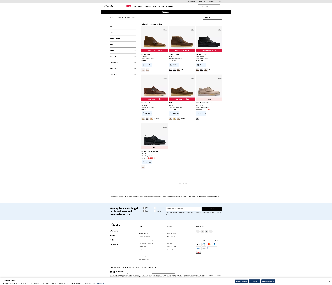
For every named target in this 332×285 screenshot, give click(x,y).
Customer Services (143, 233)
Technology (114, 62)
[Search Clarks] (209, 6)
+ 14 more (183, 118)
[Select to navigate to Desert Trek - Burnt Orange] (151, 118)
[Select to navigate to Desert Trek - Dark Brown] (147, 118)
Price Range (114, 68)
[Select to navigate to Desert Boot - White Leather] (143, 70)
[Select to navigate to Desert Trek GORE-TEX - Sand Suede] (143, 167)
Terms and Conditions (144, 253)
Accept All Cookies (268, 281)
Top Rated (113, 75)
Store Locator (142, 249)
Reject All (254, 281)
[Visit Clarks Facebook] (198, 231)
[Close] (329, 281)
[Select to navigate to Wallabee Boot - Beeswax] (197, 70)
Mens (157, 207)
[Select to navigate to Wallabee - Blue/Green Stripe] (178, 118)
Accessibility (170, 240)
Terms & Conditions (116, 267)
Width (112, 50)
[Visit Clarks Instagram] (202, 231)
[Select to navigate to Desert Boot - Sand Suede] (147, 70)
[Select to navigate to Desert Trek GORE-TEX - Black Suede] (197, 118)
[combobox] (212, 17)
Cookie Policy (136, 267)
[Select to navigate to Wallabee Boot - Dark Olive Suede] (178, 70)
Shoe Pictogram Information (146, 243)
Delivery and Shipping (144, 236)
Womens (148, 207)
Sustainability (170, 249)
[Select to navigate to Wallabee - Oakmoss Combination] (174, 118)
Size (111, 26)
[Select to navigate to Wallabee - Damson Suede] (170, 118)
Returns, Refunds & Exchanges (146, 240)
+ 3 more (183, 69)
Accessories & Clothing (165, 6)
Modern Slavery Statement (149, 267)
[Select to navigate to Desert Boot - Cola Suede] (151, 70)
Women (140, 6)
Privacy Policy (198, 212)
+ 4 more (156, 69)
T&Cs (221, 212)
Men (134, 6)
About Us (169, 230)
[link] (165, 29)
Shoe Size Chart (142, 246)
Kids (154, 6)
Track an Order (142, 256)
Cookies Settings (241, 281)
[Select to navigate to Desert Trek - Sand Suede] (143, 118)
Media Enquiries (171, 236)
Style (111, 44)
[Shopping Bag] (227, 6)
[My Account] (223, 6)
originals (118, 17)
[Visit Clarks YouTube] (211, 231)
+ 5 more (156, 118)
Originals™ (147, 6)
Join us (212, 209)
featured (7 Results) (129, 17)
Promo (129, 6)
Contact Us (141, 230)
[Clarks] (109, 6)
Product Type (115, 38)
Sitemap (169, 243)
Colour (112, 32)
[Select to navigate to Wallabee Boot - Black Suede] (170, 70)
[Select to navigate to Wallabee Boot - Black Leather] (174, 70)
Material (113, 56)
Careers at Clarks (171, 233)
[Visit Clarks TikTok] (206, 231)
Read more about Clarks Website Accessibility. (163, 273)
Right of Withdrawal (144, 259)
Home (111, 17)
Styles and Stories (171, 246)
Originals (158, 211)
